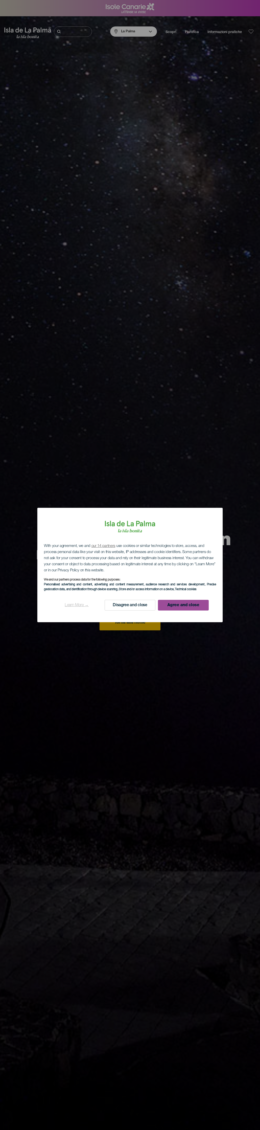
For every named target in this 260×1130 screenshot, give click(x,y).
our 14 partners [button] (103, 546)
